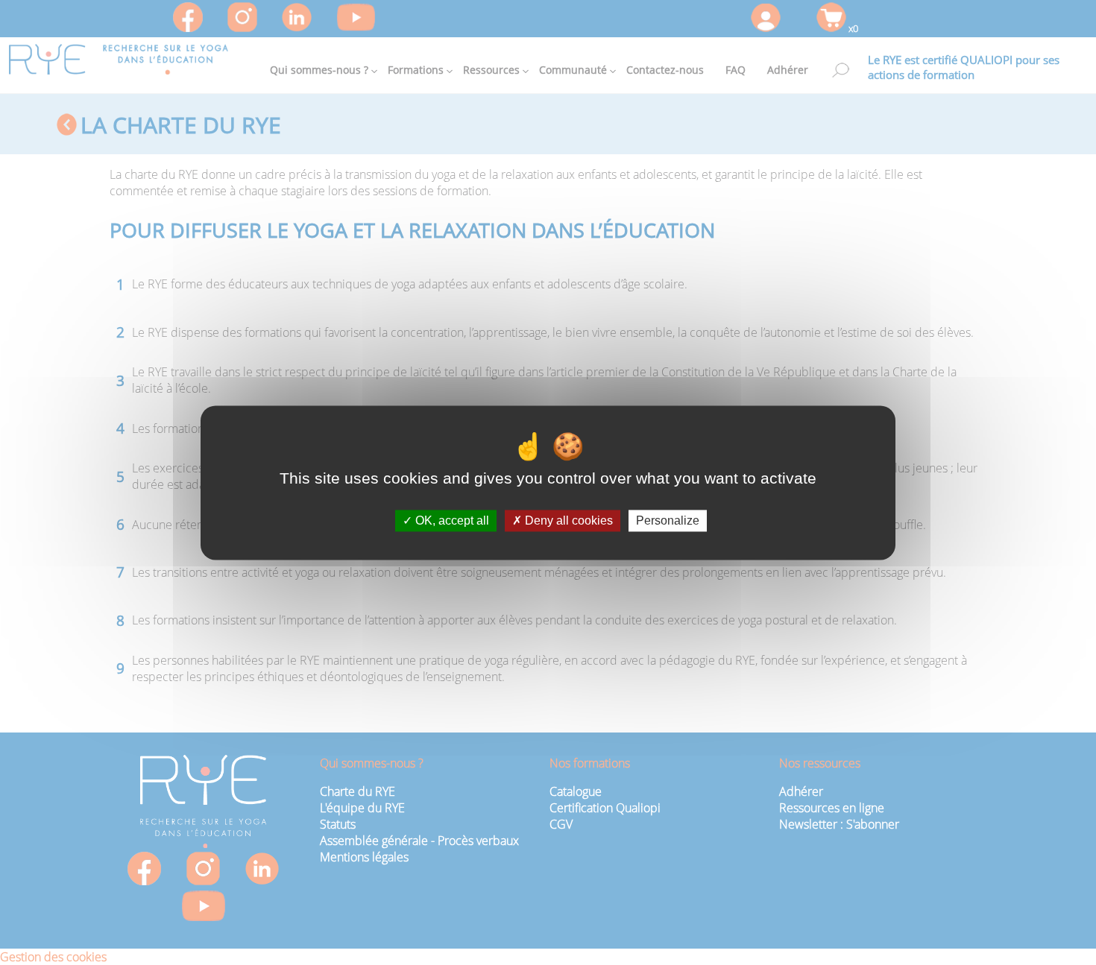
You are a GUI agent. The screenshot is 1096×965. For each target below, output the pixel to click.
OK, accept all (450, 520)
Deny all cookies (567, 520)
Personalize (667, 520)
